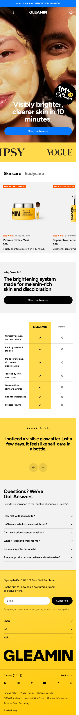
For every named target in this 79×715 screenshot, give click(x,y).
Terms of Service (45, 693)
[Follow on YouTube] (44, 683)
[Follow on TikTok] (57, 683)
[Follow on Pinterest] (31, 683)
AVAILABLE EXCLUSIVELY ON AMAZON (38, 3)
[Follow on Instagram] (18, 683)
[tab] (12, 173)
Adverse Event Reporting (16, 703)
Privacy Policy (27, 693)
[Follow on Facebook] (5, 683)
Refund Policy (10, 693)
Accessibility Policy (34, 698)
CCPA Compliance (13, 698)
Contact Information (57, 698)
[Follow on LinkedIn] (71, 683)
